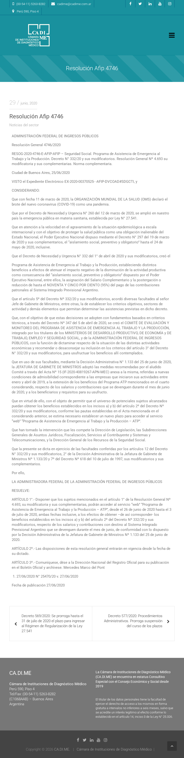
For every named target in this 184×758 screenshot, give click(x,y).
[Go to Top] (172, 746)
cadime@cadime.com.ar (74, 4)
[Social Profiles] (130, 3)
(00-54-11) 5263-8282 (30, 4)
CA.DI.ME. (62, 749)
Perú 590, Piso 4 (28, 11)
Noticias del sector (24, 125)
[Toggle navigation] (171, 35)
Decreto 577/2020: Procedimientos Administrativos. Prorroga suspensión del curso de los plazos (133, 621)
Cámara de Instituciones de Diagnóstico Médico (114, 749)
